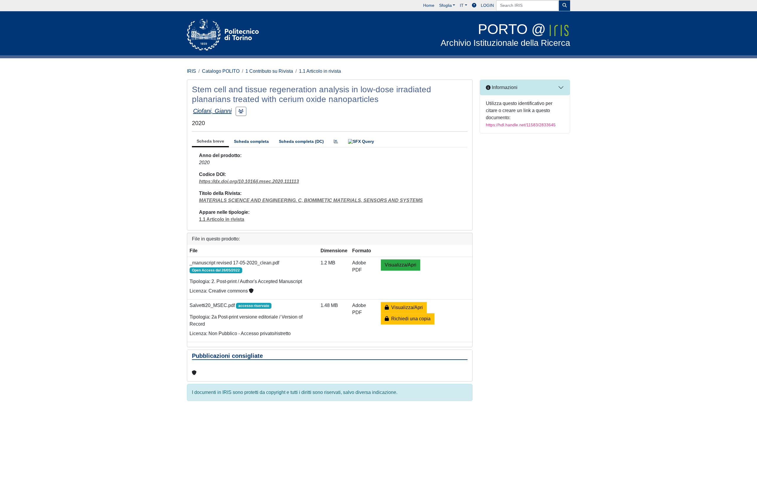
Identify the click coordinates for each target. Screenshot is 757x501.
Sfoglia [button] (445, 5)
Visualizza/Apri (400, 264)
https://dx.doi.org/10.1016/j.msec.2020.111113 (249, 181)
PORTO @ (505, 34)
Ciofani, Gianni (212, 111)
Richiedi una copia (410, 318)
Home (428, 5)
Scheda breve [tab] (210, 141)
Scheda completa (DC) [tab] (301, 141)
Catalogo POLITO (221, 71)
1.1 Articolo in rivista (320, 71)
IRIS (191, 71)
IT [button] (462, 5)
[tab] (336, 141)
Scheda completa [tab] (251, 141)
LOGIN (487, 5)
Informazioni (504, 87)
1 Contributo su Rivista (269, 71)
